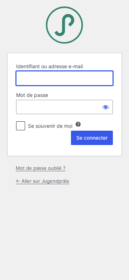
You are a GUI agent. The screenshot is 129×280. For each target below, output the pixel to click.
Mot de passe (32, 95)
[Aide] (78, 124)
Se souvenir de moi (50, 126)
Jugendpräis (64, 25)
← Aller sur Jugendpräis (42, 181)
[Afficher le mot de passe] (106, 107)
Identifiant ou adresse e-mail (49, 66)
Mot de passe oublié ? (41, 168)
